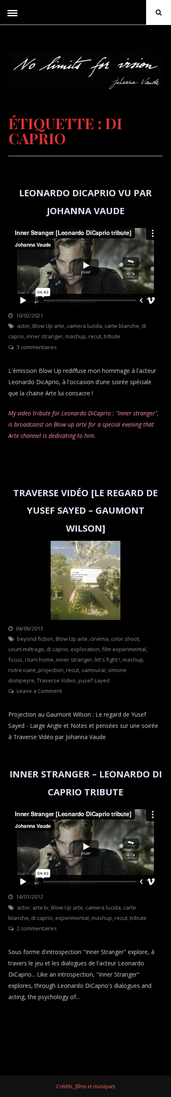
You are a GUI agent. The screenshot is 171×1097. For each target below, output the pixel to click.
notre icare (22, 670)
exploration (85, 649)
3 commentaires (37, 347)
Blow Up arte (48, 326)
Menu (12, 12)
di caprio (57, 649)
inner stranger (45, 336)
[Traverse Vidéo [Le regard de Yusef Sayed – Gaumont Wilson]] (85, 618)
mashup (75, 336)
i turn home (39, 659)
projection (51, 670)
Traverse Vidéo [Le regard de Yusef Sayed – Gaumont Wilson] (85, 510)
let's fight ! (107, 659)
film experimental (124, 649)
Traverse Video (56, 680)
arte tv (40, 907)
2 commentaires (37, 928)
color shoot (125, 638)
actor (23, 326)
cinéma (99, 638)
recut (94, 336)
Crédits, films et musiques (85, 1086)
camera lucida (84, 326)
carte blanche (122, 326)
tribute (112, 336)
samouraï (93, 670)
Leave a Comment (39, 691)
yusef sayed (94, 680)
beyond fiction (35, 638)
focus (15, 659)
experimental (72, 918)
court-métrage (26, 649)
